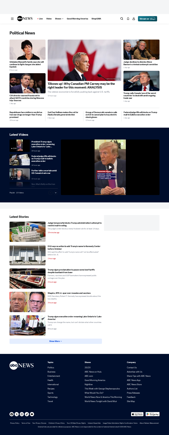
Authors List (132, 389)
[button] (12, 18)
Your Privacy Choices (39, 423)
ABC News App (133, 380)
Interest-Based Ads (94, 423)
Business (51, 372)
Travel (50, 401)
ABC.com (89, 376)
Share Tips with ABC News (138, 376)
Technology (53, 397)
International (53, 384)
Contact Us (132, 368)
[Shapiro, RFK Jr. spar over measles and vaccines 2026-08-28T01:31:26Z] (28, 302)
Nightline (89, 384)
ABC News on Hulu (93, 372)
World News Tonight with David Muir (101, 401)
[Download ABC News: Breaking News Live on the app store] (137, 414)
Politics (51, 368)
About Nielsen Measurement (149, 423)
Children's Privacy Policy (56, 423)
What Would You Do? (94, 393)
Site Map (131, 401)
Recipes (51, 389)
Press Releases (133, 393)
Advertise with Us (134, 372)
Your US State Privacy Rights (76, 423)
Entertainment (54, 376)
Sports (50, 393)
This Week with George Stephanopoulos (102, 389)
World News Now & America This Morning (103, 397)
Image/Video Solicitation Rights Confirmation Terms (120, 423)
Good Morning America (95, 380)
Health (50, 380)
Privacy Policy (14, 423)
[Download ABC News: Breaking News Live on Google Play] (152, 414)
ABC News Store (134, 384)
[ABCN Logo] (24, 19)
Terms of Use (26, 423)
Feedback (131, 397)
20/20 (87, 368)
